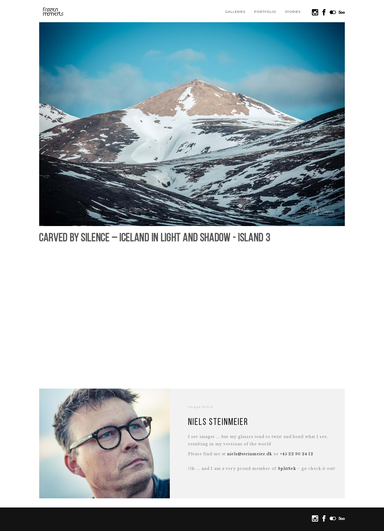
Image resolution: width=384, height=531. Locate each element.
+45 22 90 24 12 (296, 454)
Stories (292, 12)
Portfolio (265, 12)
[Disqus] (192, 313)
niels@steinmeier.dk (249, 454)
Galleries (235, 12)
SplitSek (287, 468)
